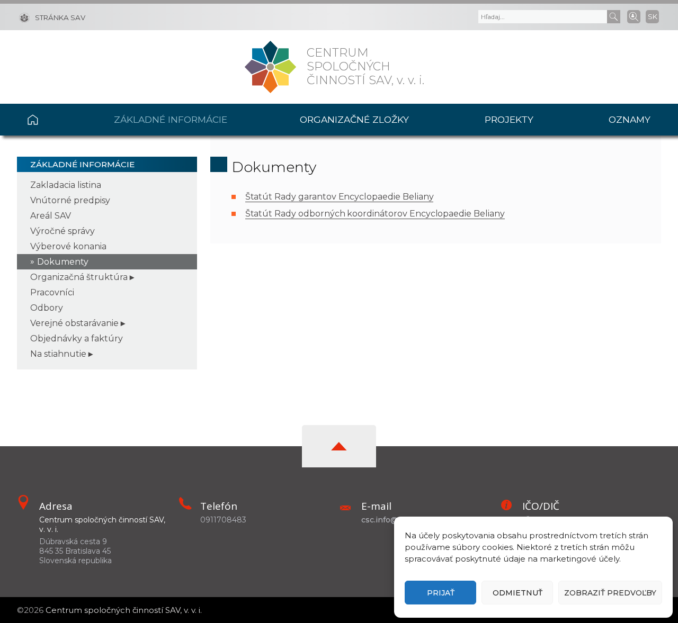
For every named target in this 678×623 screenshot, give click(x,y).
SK (652, 16)
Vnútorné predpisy (70, 200)
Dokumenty (62, 262)
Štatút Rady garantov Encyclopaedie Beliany (339, 197)
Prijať (440, 593)
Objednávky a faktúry (76, 338)
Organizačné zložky (354, 119)
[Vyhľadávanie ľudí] (633, 16)
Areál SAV (50, 216)
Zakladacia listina (65, 185)
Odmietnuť (517, 593)
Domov (53, 120)
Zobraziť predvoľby (610, 593)
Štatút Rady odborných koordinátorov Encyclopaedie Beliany (375, 214)
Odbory (46, 308)
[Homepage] (270, 67)
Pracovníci (52, 292)
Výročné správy (62, 231)
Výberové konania (68, 246)
